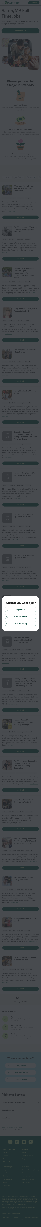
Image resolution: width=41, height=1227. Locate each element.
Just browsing (20, 623)
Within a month (20, 616)
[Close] (36, 599)
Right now (20, 609)
